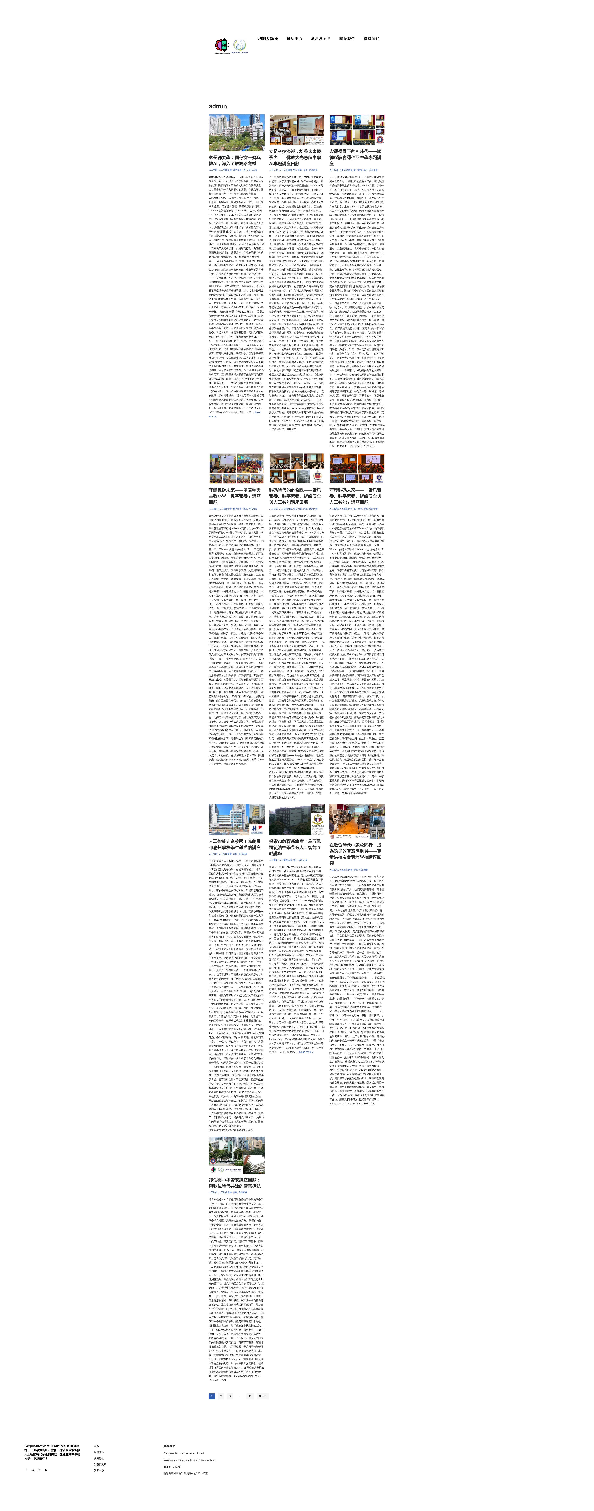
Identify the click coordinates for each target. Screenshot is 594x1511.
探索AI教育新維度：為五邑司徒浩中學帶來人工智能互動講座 (295, 847)
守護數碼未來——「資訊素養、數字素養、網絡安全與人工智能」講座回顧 (355, 496)
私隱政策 (99, 1452)
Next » (262, 1396)
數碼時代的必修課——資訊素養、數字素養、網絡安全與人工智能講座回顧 (295, 496)
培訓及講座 (268, 39)
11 (250, 1396)
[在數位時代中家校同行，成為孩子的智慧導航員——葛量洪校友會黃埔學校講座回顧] (357, 821)
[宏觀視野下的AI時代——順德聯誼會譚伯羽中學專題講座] (357, 129)
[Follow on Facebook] (26, 1470)
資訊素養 (252, 170)
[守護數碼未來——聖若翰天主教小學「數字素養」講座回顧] (237, 468)
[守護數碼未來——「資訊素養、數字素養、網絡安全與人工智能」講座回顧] (357, 468)
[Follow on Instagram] (33, 1470)
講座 (245, 170)
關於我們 (347, 39)
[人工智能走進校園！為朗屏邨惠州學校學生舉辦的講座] (237, 819)
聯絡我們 (372, 39)
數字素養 (237, 170)
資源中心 (295, 39)
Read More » (306, 1052)
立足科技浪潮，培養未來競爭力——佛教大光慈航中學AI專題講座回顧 (295, 157)
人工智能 (213, 170)
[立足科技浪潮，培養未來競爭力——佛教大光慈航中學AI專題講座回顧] (297, 129)
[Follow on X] (39, 1470)
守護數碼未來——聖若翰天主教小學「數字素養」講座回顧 (235, 496)
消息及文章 (321, 39)
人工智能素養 (225, 170)
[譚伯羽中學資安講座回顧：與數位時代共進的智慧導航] (237, 1155)
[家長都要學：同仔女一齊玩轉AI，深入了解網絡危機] (237, 132)
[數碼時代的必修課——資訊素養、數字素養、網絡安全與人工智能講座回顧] (297, 468)
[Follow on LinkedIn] (45, 1470)
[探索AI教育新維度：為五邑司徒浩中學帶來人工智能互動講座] (297, 819)
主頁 (96, 1446)
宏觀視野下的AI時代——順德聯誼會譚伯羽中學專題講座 (355, 157)
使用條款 (99, 1458)
